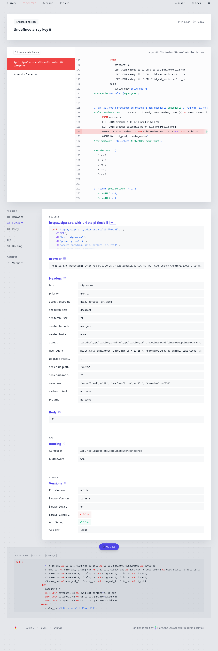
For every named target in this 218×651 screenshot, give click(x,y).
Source (30, 627)
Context (12, 257)
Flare (160, 627)
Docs (44, 627)
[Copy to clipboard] (200, 230)
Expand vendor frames (28, 52)
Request (12, 211)
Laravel (58, 627)
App (9, 240)
